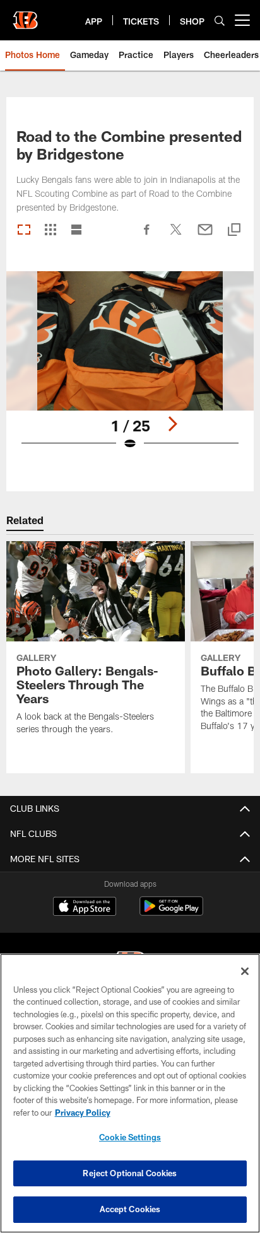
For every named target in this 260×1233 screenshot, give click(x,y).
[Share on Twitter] (176, 235)
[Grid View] (50, 230)
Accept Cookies (130, 1209)
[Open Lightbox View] (130, 368)
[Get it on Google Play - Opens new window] (171, 912)
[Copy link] (234, 230)
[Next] (172, 423)
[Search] (220, 20)
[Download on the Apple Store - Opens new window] (85, 907)
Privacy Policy (82, 1112)
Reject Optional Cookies (130, 1173)
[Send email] (205, 235)
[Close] (245, 971)
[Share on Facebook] (147, 235)
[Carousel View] (24, 230)
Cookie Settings (130, 1137)
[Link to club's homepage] (25, 15)
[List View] (76, 230)
